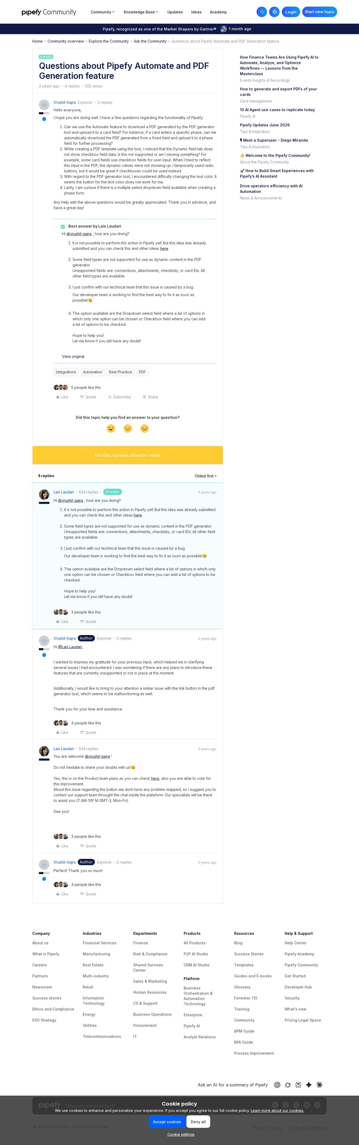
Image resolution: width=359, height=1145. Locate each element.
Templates (244, 965)
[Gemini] (309, 1085)
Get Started (295, 976)
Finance (140, 943)
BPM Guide (244, 1031)
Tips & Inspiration (255, 131)
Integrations (66, 372)
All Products (195, 943)
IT (135, 1036)
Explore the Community (109, 41)
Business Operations (152, 1014)
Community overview (66, 41)
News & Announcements (261, 198)
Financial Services (99, 943)
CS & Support (145, 1003)
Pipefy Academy (299, 954)
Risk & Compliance (150, 954)
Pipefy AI (247, 116)
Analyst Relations (200, 1037)
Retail (88, 987)
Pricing (291, 1020)
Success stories (46, 998)
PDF (142, 372)
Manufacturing (96, 954)
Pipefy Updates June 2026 (265, 125)
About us (40, 943)
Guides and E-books (253, 976)
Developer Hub (298, 987)
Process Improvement (254, 1053)
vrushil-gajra (65, 102)
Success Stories (249, 954)
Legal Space (309, 1020)
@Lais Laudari (70, 646)
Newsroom (42, 987)
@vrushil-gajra (78, 233)
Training (241, 1009)
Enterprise (193, 1015)
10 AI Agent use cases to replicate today (277, 109)
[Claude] (319, 1085)
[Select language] (274, 12)
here (164, 248)
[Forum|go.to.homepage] (55, 12)
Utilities (90, 1025)
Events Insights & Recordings (265, 80)
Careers (39, 965)
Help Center (295, 943)
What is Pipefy (45, 954)
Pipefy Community (301, 965)
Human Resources (150, 992)
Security (292, 998)
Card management (256, 101)
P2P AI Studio (196, 954)
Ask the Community (150, 41)
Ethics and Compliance (53, 1009)
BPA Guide (243, 1042)
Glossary (242, 987)
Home (37, 41)
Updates (175, 12)
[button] (319, 12)
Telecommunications (102, 1036)
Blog (238, 943)
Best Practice (120, 372)
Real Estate (93, 965)
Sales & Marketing (150, 981)
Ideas (196, 12)
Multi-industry (96, 976)
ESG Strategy (44, 1020)
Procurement (145, 1025)
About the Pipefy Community (264, 162)
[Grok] (288, 1085)
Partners (40, 976)
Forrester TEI (245, 998)
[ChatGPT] (277, 1085)
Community (244, 1020)
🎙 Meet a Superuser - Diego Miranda (274, 140)
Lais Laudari (64, 492)
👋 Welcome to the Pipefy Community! (275, 155)
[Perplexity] (298, 1085)
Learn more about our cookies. (277, 1110)
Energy (89, 1014)
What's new (295, 1009)
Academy (218, 12)
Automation (92, 372)
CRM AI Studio (196, 965)
